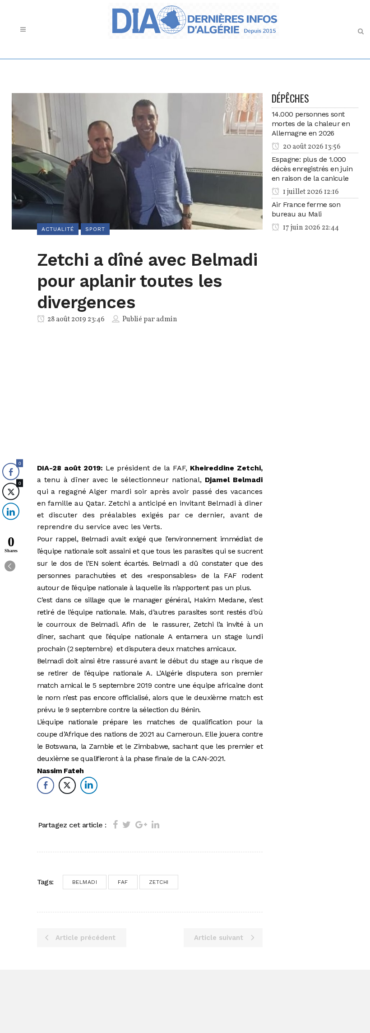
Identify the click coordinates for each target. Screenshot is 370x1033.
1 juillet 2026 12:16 (310, 192)
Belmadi (84, 882)
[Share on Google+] (141, 824)
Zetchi (159, 882)
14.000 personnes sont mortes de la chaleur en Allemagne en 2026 (311, 123)
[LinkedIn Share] (88, 785)
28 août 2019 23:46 (75, 319)
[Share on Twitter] (126, 824)
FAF (123, 882)
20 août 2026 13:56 (311, 147)
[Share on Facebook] (115, 824)
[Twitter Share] (67, 785)
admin (166, 319)
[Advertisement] (150, 395)
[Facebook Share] (45, 785)
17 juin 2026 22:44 (310, 228)
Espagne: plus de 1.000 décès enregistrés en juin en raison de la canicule (312, 169)
